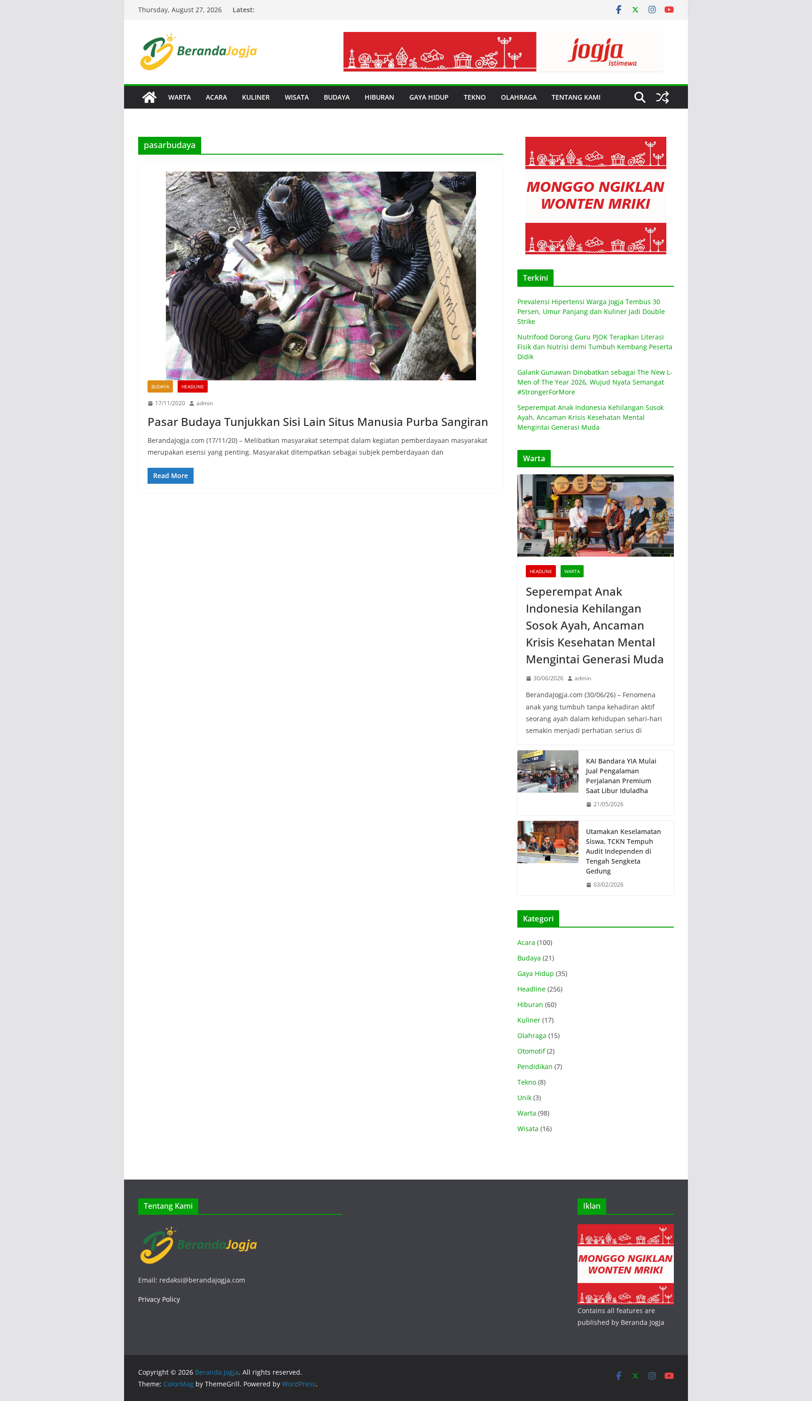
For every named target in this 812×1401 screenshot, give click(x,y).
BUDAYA (337, 97)
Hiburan (530, 1004)
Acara (526, 942)
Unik (524, 1097)
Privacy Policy (159, 1299)
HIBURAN (379, 97)
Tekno (526, 1082)
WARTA (179, 97)
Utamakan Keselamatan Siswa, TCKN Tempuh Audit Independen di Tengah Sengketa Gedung (623, 851)
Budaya (160, 386)
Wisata (528, 1128)
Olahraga (532, 1035)
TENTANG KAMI (576, 97)
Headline (192, 386)
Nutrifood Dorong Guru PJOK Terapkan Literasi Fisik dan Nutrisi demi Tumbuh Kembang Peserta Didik (594, 346)
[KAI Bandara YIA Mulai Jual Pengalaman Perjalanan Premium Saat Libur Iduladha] (547, 782)
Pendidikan (535, 1066)
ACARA (216, 97)
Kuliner (528, 1019)
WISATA (297, 97)
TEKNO (475, 97)
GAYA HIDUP (429, 97)
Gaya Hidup (535, 973)
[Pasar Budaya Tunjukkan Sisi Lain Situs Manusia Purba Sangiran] (321, 276)
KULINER (256, 97)
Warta (572, 571)
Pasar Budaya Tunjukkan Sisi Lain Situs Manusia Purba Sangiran (318, 421)
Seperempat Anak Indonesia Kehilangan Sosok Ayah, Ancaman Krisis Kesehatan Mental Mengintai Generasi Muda (590, 417)
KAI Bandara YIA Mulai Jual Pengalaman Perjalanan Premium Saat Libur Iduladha (621, 775)
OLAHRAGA (519, 97)
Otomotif (531, 1051)
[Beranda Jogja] (149, 97)
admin (204, 403)
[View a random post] (662, 97)
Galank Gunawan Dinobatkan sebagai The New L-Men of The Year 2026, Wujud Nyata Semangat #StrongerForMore (594, 382)
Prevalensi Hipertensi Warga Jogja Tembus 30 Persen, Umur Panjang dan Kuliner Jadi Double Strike (591, 311)
